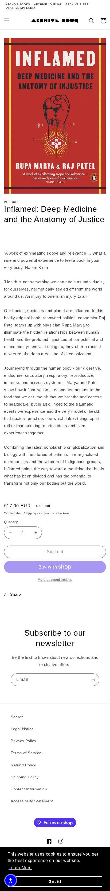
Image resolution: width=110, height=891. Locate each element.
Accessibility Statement (32, 801)
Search (17, 717)
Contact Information (29, 789)
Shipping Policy (25, 777)
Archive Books (17, 4)
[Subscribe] (93, 679)
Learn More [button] (20, 867)
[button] (7, 21)
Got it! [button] (55, 881)
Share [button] (15, 594)
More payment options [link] (55, 580)
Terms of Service (26, 753)
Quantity (11, 522)
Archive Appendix (21, 7)
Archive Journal (48, 4)
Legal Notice (22, 729)
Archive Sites (77, 4)
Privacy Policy (23, 741)
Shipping (30, 513)
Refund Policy (23, 765)
